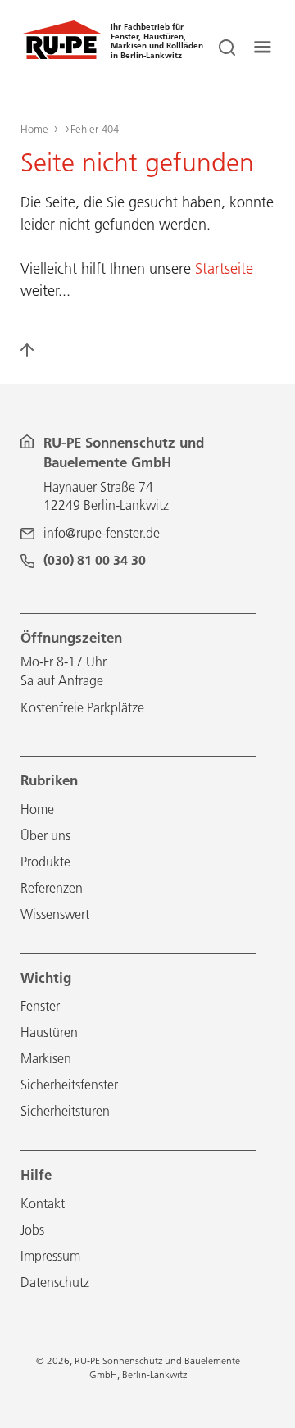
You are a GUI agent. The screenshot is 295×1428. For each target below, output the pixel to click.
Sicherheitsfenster (69, 1084)
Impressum (50, 1256)
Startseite (224, 268)
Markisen (45, 1058)
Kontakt (42, 1203)
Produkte (45, 861)
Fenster (40, 1006)
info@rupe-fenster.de (101, 533)
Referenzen (51, 888)
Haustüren (49, 1032)
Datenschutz (54, 1282)
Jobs (32, 1229)
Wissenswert (54, 914)
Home (34, 128)
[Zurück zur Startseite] (61, 55)
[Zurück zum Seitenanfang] (36, 357)
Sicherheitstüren (65, 1111)
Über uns (45, 835)
